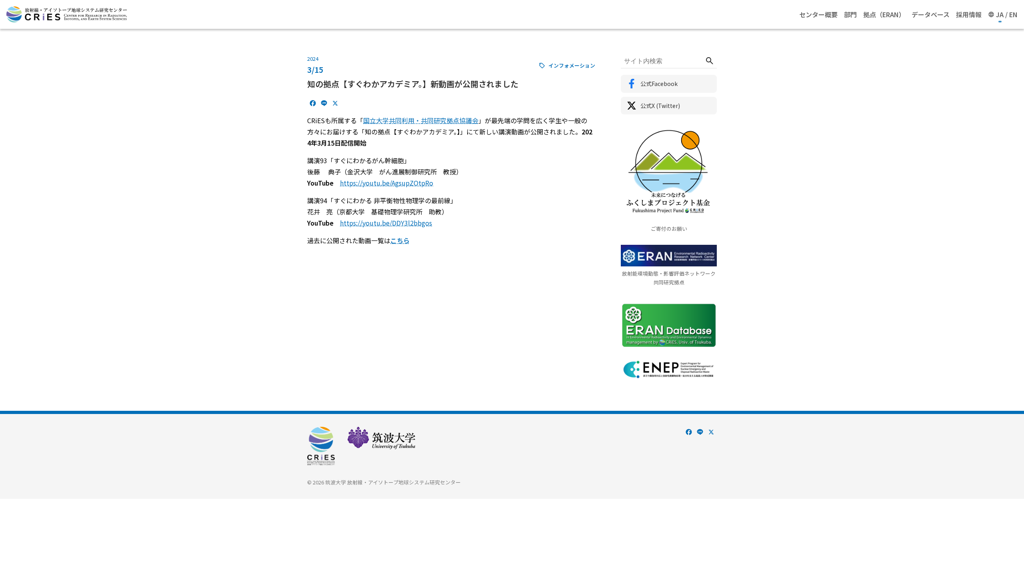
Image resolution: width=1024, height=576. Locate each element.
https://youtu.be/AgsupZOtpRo (386, 183)
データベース (931, 14)
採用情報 (969, 14)
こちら (400, 240)
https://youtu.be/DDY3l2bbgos (386, 223)
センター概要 (818, 14)
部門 (850, 14)
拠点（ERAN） (884, 14)
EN (1013, 14)
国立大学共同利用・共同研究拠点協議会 (420, 120)
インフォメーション (571, 65)
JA (1000, 14)
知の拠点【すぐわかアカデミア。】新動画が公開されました (412, 84)
